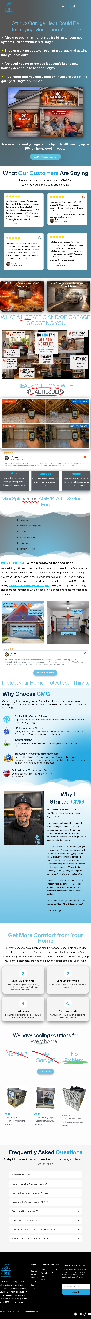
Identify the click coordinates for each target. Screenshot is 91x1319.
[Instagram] (80, 1314)
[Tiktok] (84, 1314)
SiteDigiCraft (6, 1315)
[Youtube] (89, 1314)
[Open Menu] (63, 7)
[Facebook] (75, 1314)
